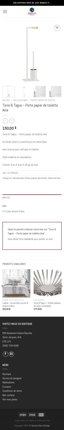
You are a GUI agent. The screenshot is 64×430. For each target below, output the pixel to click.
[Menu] (4, 11)
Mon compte (8, 395)
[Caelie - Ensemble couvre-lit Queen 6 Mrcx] (16, 283)
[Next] (56, 54)
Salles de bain (20, 100)
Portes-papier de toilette (42, 100)
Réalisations (8, 382)
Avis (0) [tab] (6, 197)
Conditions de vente (12, 391)
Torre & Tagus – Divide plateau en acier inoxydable (47, 304)
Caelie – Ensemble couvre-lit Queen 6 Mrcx (15, 304)
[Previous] (8, 54)
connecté (28, 239)
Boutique (6, 374)
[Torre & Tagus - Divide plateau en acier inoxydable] (48, 283)
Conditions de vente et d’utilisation (32, 420)
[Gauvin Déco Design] (32, 11)
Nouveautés (18, 178)
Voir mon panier (9, 399)
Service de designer (12, 378)
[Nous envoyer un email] (11, 354)
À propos (6, 386)
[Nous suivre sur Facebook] (5, 354)
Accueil (6, 100)
